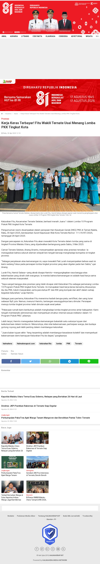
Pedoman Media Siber (26, 516)
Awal (4, 36)
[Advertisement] (50, 58)
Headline (8, 114)
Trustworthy (87, 516)
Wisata (89, 36)
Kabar (16, 114)
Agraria (14, 36)
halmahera (7, 344)
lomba (59, 344)
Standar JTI (51, 519)
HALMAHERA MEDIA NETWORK (54, 560)
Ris (12, 351)
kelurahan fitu (45, 344)
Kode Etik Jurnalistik (71, 516)
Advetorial (76, 36)
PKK (68, 344)
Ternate (78, 344)
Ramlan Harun (17, 354)
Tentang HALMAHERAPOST (49, 516)
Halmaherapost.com (26, 344)
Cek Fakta (37, 36)
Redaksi (11, 516)
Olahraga (50, 36)
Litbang (25, 36)
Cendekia (63, 36)
